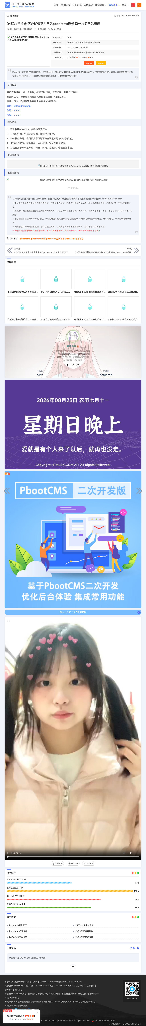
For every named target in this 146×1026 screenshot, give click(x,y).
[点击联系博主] (73, 336)
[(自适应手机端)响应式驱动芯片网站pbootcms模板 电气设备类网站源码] (123, 307)
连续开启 (74, 863)
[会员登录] (133, 5)
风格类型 (58, 863)
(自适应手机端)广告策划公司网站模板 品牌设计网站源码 (101, 319)
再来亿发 (90, 863)
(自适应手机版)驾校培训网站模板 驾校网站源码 (29, 319)
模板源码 (113, 5)
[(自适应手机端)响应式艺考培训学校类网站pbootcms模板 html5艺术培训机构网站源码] (22, 279)
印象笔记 (88, 5)
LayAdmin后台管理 (18, 925)
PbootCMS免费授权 (64, 985)
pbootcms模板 (38, 238)
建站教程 (99, 5)
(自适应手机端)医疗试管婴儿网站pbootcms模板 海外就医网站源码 (53, 24)
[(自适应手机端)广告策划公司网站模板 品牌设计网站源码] (89, 307)
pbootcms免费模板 (55, 238)
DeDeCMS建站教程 (84, 937)
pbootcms (25, 238)
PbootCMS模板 (132, 15)
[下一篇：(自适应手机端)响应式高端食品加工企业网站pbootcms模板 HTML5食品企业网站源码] (139, 490)
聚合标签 (8, 989)
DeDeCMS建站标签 (18, 937)
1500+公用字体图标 (85, 925)
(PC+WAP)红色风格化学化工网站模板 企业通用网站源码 (67, 291)
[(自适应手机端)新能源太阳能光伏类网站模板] (56, 307)
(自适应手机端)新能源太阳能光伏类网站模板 (61, 319)
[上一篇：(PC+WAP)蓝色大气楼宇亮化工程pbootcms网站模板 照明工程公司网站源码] (6, 490)
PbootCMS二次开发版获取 (73, 612)
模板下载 (89, 63)
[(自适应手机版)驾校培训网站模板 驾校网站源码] (22, 307)
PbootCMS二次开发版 (23, 985)
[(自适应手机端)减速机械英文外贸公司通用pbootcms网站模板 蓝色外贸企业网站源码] (123, 279)
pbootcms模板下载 (74, 238)
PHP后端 (77, 5)
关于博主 (80, 985)
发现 (124, 5)
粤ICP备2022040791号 (104, 1020)
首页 (56, 5)
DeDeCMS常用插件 (84, 931)
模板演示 (101, 63)
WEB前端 (65, 5)
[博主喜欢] (8, 621)
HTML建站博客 (20, 5)
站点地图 (90, 985)
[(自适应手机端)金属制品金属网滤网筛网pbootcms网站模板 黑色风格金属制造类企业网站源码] (89, 279)
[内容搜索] (139, 5)
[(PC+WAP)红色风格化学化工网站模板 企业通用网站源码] (56, 279)
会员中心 (18, 989)
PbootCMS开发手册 (18, 931)
